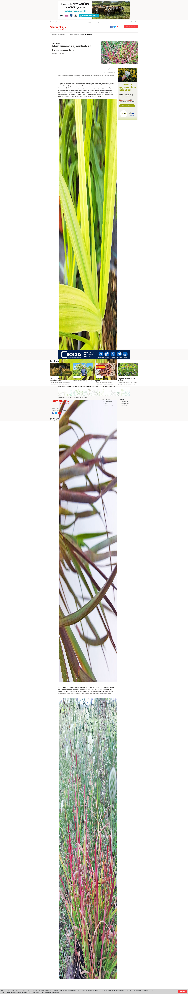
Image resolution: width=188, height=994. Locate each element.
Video (82, 35)
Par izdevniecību (107, 402)
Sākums (54, 35)
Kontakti (105, 404)
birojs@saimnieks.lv (60, 407)
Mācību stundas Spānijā (101, 380)
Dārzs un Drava (56, 44)
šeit (57, 992)
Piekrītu (182, 991)
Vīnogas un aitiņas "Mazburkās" (58, 380)
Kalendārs (88, 35)
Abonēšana (124, 405)
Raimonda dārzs (80, 379)
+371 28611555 (60, 409)
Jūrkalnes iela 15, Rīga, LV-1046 (63, 410)
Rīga (98, 23)
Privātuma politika (108, 405)
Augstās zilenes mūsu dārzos (126, 380)
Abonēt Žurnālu (130, 27)
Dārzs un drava (74, 35)
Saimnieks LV (63, 35)
